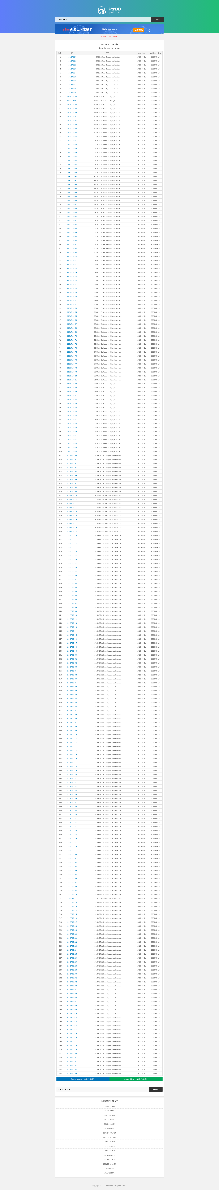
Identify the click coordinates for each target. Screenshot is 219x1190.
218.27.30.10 (72, 97)
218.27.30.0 (72, 57)
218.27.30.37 (72, 204)
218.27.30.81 (72, 380)
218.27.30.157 (72, 683)
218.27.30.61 (72, 300)
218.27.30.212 (72, 902)
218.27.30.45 (72, 236)
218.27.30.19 (72, 133)
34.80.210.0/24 (109, 1124)
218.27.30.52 (72, 264)
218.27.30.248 (72, 1046)
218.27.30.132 (72, 583)
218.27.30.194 (72, 830)
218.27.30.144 (72, 631)
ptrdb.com (109, 1186)
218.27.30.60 (72, 296)
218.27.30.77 (72, 364)
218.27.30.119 (72, 531)
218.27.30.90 (72, 416)
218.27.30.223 (72, 946)
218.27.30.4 (72, 73)
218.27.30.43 (72, 228)
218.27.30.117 (72, 523)
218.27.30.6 (72, 81)
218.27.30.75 (72, 356)
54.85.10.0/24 (109, 1155)
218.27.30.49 (72, 252)
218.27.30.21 (72, 141)
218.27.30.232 (72, 982)
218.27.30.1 (72, 61)
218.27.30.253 (72, 1066)
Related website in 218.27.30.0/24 (83, 1079)
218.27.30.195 (72, 834)
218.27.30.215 (72, 914)
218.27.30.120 (72, 535)
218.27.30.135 (72, 595)
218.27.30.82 (72, 384)
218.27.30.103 (72, 468)
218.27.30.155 (72, 675)
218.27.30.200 (72, 854)
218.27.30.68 (72, 328)
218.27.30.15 (72, 117)
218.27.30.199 (72, 850)
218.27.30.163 (72, 707)
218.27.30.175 (72, 755)
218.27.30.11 (72, 101)
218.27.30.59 (72, 292)
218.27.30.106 (72, 479)
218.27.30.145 (72, 635)
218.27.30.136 (72, 599)
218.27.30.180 (72, 774)
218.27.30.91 (72, 420)
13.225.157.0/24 (109, 1168)
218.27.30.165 (72, 715)
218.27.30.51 (72, 260)
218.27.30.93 (72, 428)
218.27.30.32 (72, 184)
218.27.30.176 (72, 759)
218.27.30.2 (72, 65)
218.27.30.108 (72, 487)
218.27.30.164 (72, 711)
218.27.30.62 (72, 304)
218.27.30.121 (72, 539)
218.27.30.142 (72, 623)
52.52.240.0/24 (109, 1142)
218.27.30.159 (72, 691)
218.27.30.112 (72, 503)
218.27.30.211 (72, 898)
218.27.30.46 (72, 240)
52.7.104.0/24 (109, 1111)
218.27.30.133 (72, 587)
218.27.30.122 (72, 543)
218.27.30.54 (72, 272)
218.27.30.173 (72, 747)
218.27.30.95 (72, 436)
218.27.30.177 (72, 763)
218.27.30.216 (72, 918)
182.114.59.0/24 (109, 1146)
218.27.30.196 (72, 838)
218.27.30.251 (72, 1058)
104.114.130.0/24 (109, 1133)
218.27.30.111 (72, 499)
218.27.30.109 (72, 491)
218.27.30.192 (72, 822)
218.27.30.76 (72, 360)
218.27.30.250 (72, 1054)
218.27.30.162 (72, 703)
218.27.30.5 (72, 77)
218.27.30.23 (72, 149)
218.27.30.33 (72, 188)
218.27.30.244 (72, 1030)
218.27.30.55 (72, 276)
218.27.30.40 (72, 216)
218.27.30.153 (72, 667)
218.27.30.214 (72, 910)
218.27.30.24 (72, 153)
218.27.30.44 (72, 232)
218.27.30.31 (72, 180)
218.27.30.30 (72, 176)
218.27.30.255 (72, 1073)
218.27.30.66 (72, 320)
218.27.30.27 (72, 165)
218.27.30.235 (72, 994)
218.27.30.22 (72, 145)
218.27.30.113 (72, 507)
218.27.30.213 (72, 906)
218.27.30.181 (72, 778)
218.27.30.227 (72, 962)
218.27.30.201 (72, 858)
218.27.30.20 (72, 137)
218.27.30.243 (72, 1026)
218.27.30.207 (72, 882)
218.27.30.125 (72, 555)
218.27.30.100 (72, 456)
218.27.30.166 (72, 719)
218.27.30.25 (72, 157)
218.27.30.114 (72, 511)
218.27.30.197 (72, 842)
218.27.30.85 (72, 396)
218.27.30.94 (72, 432)
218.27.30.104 (72, 471)
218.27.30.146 (72, 639)
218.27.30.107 (72, 483)
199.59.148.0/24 (109, 1128)
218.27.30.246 (72, 1038)
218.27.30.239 (72, 1010)
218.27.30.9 (72, 93)
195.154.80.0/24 (109, 1120)
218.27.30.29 (72, 172)
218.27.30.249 (72, 1050)
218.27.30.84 (72, 392)
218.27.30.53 (72, 268)
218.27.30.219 (72, 930)
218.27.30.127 (72, 563)
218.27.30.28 (72, 168)
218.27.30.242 (72, 1022)
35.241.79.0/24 (109, 1106)
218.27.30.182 (72, 782)
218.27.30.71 (72, 340)
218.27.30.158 (72, 687)
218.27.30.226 (72, 958)
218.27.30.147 (72, 643)
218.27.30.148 (72, 647)
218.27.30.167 (72, 723)
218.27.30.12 (72, 105)
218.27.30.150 (72, 655)
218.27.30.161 (72, 699)
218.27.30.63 (72, 308)
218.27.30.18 (72, 129)
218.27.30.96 (72, 440)
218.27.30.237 (72, 1002)
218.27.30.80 (72, 376)
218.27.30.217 (72, 922)
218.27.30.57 (72, 284)
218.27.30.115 (72, 515)
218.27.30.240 (72, 1014)
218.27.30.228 (72, 966)
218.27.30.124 (72, 551)
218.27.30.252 (72, 1062)
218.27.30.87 (72, 404)
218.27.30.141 (72, 619)
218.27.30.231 (72, 978)
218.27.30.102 (72, 464)
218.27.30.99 (72, 452)
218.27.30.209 (72, 890)
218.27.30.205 (72, 874)
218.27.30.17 (72, 125)
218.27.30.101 (72, 460)
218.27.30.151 (72, 659)
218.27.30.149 (72, 651)
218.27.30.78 (72, 368)
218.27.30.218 (72, 926)
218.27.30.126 (72, 559)
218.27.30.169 (72, 731)
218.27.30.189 (72, 810)
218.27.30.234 (72, 990)
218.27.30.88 (72, 408)
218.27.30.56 (72, 280)
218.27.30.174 (72, 751)
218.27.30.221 (72, 938)
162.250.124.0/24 (109, 1164)
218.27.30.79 (72, 372)
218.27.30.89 (72, 412)
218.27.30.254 (72, 1070)
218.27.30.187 (72, 802)
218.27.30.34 (72, 192)
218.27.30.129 (72, 571)
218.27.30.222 (72, 942)
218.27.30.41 (72, 220)
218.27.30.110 (72, 495)
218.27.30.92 (72, 424)
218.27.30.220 (72, 934)
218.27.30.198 (72, 846)
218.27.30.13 (72, 109)
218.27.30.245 (72, 1034)
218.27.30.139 (72, 611)
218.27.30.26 (72, 161)
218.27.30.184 (72, 790)
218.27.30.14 (72, 113)
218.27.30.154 (72, 671)
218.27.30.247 (72, 1042)
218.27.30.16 (72, 121)
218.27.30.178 (72, 767)
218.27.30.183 (72, 786)
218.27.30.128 (72, 567)
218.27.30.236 (72, 998)
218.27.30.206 (72, 878)
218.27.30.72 (72, 344)
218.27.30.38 (72, 208)
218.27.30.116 (72, 519)
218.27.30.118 (72, 527)
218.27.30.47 (72, 244)
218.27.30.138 (72, 607)
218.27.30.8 (72, 89)
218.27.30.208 (72, 886)
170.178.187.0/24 (109, 1137)
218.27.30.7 (72, 85)
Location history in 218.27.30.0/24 (136, 1079)
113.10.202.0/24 (109, 1173)
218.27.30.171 (72, 739)
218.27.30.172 (72, 743)
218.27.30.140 (72, 615)
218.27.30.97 (72, 444)
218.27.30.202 (72, 862)
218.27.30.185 (72, 794)
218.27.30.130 (72, 575)
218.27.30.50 (72, 256)
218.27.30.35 (72, 196)
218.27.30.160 (72, 695)
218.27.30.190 (72, 814)
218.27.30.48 (72, 248)
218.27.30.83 (72, 388)
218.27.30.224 (72, 950)
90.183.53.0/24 (109, 1159)
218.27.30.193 (72, 826)
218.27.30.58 (72, 288)
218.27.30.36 (72, 200)
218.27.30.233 (72, 986)
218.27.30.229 (72, 970)
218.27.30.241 (72, 1018)
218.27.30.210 (72, 894)
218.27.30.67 (72, 324)
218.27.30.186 (72, 798)
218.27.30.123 (72, 547)
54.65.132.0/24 (109, 1151)
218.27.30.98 (72, 448)
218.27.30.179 (72, 771)
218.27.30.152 (72, 663)
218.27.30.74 (72, 352)
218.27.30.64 (72, 312)
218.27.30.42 (72, 224)
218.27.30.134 (72, 591)
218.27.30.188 (72, 806)
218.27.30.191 (72, 818)
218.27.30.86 (72, 400)
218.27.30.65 (72, 316)
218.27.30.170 (72, 735)
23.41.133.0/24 (109, 1115)
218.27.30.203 (72, 866)
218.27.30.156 (72, 679)
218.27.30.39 (72, 212)
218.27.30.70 (72, 336)
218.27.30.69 (72, 332)
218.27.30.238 (72, 1006)
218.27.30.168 (72, 727)
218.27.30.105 (72, 475)
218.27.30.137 (72, 603)
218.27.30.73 (72, 348)
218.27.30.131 (72, 579)
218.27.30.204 (72, 870)
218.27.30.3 (72, 69)
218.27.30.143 (72, 627)
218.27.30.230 (72, 974)
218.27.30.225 (72, 954)
